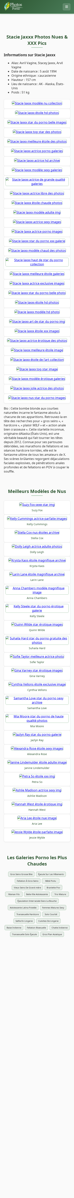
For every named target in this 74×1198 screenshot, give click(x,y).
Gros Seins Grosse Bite (21, 874)
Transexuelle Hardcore (28, 914)
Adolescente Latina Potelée (23, 907)
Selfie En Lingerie (24, 920)
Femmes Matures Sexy (53, 907)
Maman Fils (14, 894)
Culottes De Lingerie (48, 920)
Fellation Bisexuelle (36, 927)
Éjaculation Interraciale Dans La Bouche (37, 900)
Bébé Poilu (50, 880)
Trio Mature (60, 894)
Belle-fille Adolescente (37, 894)
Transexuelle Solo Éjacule (24, 934)
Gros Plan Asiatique (52, 934)
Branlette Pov (53, 887)
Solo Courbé (51, 914)
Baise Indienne (14, 927)
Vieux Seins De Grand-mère (27, 887)
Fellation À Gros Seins (27, 880)
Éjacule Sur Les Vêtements (51, 874)
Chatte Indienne (60, 927)
